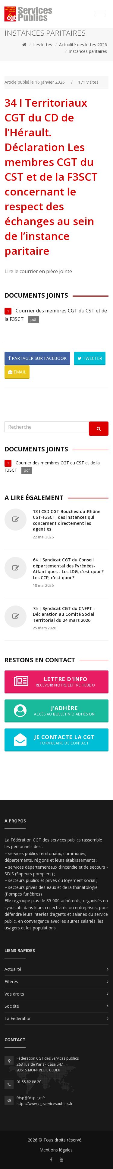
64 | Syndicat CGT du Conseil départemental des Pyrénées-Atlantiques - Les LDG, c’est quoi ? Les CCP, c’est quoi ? (68, 568)
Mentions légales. (56, 1150)
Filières (11, 981)
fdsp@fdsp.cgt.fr (31, 1097)
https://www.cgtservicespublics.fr (45, 1103)
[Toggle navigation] (100, 13)
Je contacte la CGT (64, 739)
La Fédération (18, 1018)
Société (12, 1006)
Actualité (13, 969)
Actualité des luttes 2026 (83, 44)
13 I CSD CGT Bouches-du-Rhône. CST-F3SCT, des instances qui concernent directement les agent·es (67, 520)
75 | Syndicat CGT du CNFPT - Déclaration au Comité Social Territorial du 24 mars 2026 (64, 614)
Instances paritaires (88, 51)
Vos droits (14, 994)
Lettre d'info (65, 681)
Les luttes (42, 44)
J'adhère (64, 710)
